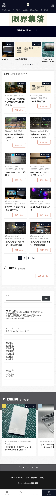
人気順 (12, 74)
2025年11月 (10, 348)
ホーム (7, 494)
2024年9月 (10, 356)
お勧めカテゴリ (21, 74)
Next (33, 258)
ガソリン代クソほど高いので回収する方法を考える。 (15, 102)
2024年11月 (10, 353)
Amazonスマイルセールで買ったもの (39, 173)
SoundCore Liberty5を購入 (15, 173)
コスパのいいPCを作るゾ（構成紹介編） (40, 243)
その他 (25, 10)
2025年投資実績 (21, 59)
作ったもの (6, 10)
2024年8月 (10, 358)
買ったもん (34, 10)
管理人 (42, 477)
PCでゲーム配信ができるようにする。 (15, 208)
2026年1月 (10, 345)
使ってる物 (44, 10)
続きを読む (19, 110)
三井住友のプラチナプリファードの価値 (40, 136)
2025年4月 (10, 352)
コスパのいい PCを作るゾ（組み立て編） (14, 243)
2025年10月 (10, 350)
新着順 (6, 74)
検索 (7, 295)
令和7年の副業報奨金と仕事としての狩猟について (15, 137)
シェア (21, 494)
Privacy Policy (17, 477)
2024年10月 (10, 355)
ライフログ (16, 10)
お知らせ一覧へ (43, 276)
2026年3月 (10, 344)
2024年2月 (10, 359)
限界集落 (34, 483)
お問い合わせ (31, 477)
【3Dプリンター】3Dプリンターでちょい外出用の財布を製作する (19, 448)
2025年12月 (10, 347)
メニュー (35, 494)
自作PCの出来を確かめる (40, 208)
